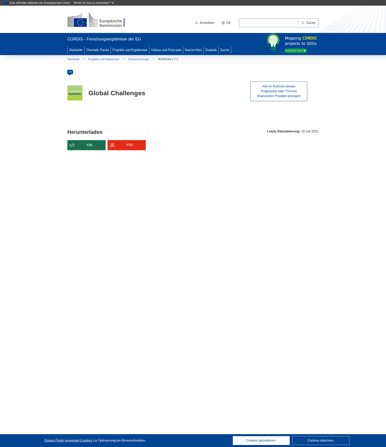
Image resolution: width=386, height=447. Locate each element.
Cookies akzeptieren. (261, 440)
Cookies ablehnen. (320, 440)
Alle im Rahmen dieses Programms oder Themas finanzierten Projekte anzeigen (279, 91)
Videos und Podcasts (166, 50)
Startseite (76, 50)
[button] (226, 22)
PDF (130, 145)
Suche (224, 50)
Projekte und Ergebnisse (130, 50)
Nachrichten (193, 50)
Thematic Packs (97, 50)
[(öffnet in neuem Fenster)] (99, 20)
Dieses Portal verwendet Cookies (68, 440)
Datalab (211, 50)
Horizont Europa (138, 59)
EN (70, 72)
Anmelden (207, 23)
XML (89, 145)
